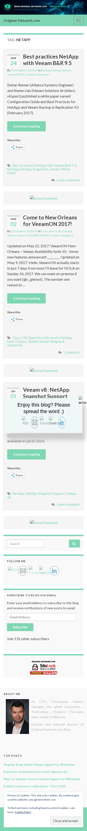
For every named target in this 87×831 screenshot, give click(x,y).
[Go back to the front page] (43, 7)
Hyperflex (35, 338)
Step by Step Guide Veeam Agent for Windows (39, 764)
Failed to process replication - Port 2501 (34, 786)
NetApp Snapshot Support (45, 493)
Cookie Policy (23, 812)
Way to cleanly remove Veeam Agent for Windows (41, 779)
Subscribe (20, 627)
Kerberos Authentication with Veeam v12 (35, 772)
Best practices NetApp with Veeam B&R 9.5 (51, 59)
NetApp (56, 70)
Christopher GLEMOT (24, 70)
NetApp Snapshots (34, 169)
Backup (45, 70)
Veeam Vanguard (38, 74)
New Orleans (16, 341)
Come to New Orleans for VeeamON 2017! (50, 220)
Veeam (66, 70)
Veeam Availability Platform (34, 235)
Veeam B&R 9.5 (16, 74)
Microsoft (55, 231)
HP (24, 338)
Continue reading (26, 126)
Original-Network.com (21, 20)
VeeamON (14, 345)
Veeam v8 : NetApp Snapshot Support (46, 392)
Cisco (44, 231)
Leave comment (68, 180)
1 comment (71, 352)
